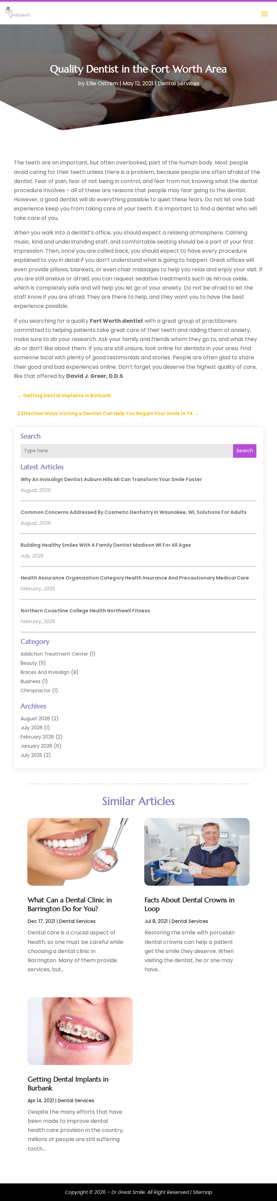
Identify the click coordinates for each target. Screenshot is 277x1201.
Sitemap (202, 1192)
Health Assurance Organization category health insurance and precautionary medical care (135, 577)
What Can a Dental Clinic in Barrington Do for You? (70, 904)
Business (31, 681)
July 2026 (32, 727)
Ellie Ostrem (102, 83)
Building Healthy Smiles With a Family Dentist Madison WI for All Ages (106, 545)
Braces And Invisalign (45, 672)
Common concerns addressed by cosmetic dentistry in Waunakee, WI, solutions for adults (134, 512)
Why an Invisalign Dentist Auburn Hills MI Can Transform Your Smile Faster (111, 479)
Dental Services (178, 83)
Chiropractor (36, 690)
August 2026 (35, 718)
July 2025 (31, 755)
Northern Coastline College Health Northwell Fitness (85, 610)
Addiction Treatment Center (54, 654)
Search (244, 450)
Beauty (29, 663)
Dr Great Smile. (128, 1192)
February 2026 (37, 736)
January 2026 (36, 746)
